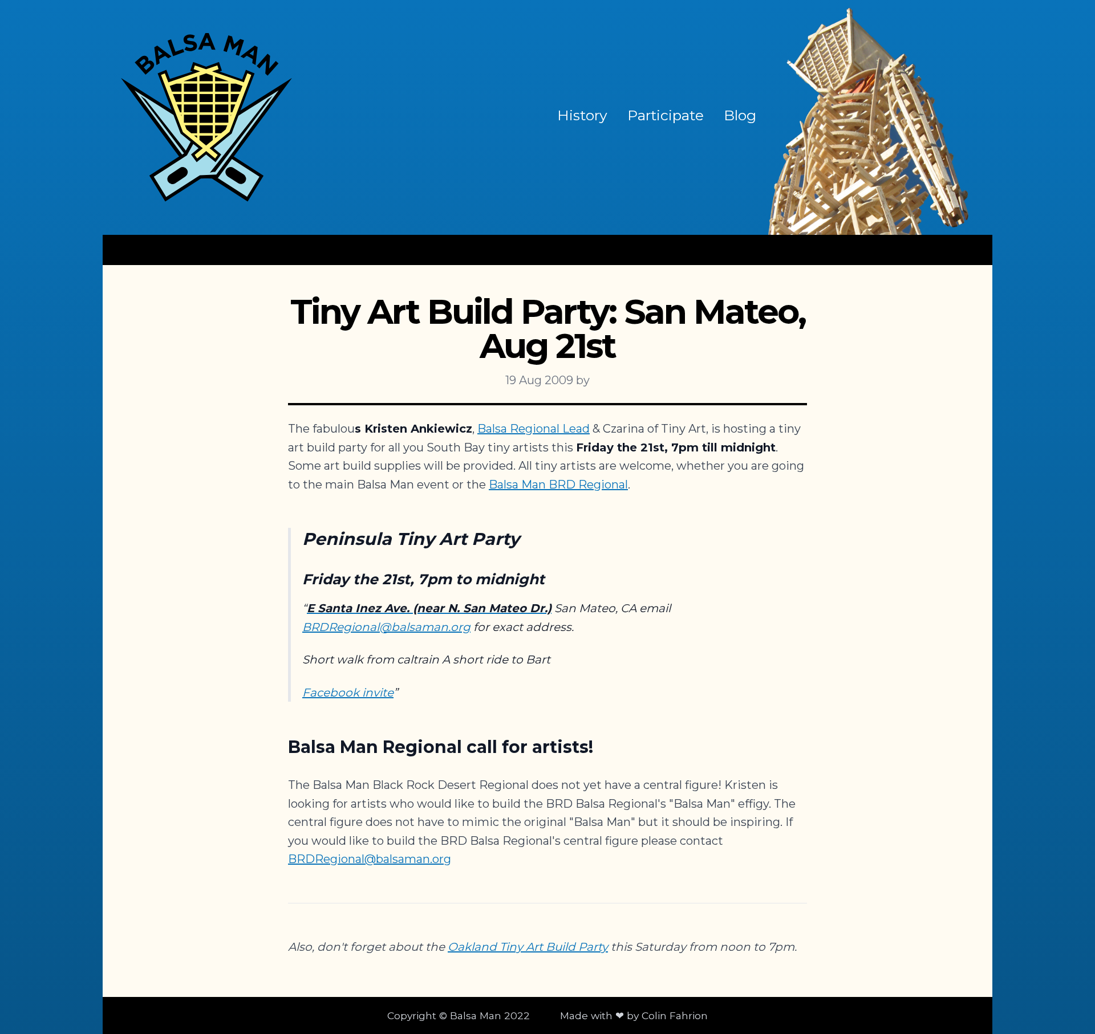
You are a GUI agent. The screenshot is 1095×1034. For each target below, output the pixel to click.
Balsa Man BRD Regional (558, 484)
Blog (740, 115)
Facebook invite (348, 692)
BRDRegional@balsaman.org (386, 627)
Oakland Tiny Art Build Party (528, 947)
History (582, 115)
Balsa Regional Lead (533, 428)
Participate (665, 115)
